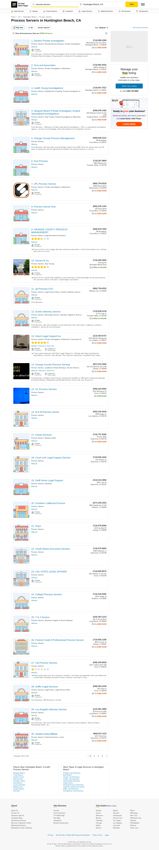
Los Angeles (117, 823)
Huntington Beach (30, 17)
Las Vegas (117, 820)
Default (102, 28)
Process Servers (37, 44)
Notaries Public (50, 438)
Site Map (57, 818)
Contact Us (15, 813)
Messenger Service (52, 315)
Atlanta (98, 810)
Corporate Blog (16, 818)
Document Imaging (78, 339)
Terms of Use (97, 835)
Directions (42, 346)
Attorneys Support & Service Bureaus (74, 315)
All (32, 28)
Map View (19, 28)
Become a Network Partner (21, 823)
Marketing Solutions (18, 825)
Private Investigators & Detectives (77, 44)
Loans (62, 737)
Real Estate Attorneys (71, 781)
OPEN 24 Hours (46, 33)
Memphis (116, 828)
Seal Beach (17, 783)
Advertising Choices (18, 820)
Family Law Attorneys (71, 777)
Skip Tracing (49, 117)
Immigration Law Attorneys (73, 791)
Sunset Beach (18, 789)
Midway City (18, 787)
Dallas (98, 825)
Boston (98, 818)
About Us (14, 810)
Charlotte (99, 820)
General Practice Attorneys (73, 785)
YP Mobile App (59, 815)
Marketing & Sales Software (21, 828)
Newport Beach (19, 773)
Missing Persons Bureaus (54, 44)
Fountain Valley (19, 781)
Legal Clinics (49, 690)
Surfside (16, 791)
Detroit (115, 810)
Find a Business (60, 813)
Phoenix (133, 825)
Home (13, 17)
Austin (98, 813)
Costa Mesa (17, 775)
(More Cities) (111, 806)
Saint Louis (134, 828)
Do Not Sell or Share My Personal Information (73, 835)
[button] (143, 4)
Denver (98, 828)
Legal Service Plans (52, 292)
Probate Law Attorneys (71, 773)
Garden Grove (18, 777)
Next (106, 756)
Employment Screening (53, 91)
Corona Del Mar (19, 785)
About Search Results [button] (140, 28)
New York (133, 815)
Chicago (99, 823)
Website (34, 47)
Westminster (18, 779)
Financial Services (52, 737)
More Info (50, 346)
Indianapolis (117, 815)
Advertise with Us (17, 815)
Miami (132, 810)
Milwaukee (134, 813)
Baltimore (99, 815)
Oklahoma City (135, 818)
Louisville (116, 825)
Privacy (50, 835)
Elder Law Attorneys (71, 789)
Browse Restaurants (61, 823)
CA (19, 17)
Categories (57, 820)
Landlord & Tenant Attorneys (55, 368)
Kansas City (117, 818)
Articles (56, 810)
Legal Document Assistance (55, 235)
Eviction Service (73, 368)
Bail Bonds (67, 775)
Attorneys (48, 484)
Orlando (133, 820)
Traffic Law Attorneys (71, 779)
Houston (116, 813)
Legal (107, 835)
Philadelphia (134, 823)
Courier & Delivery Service (70, 292)
